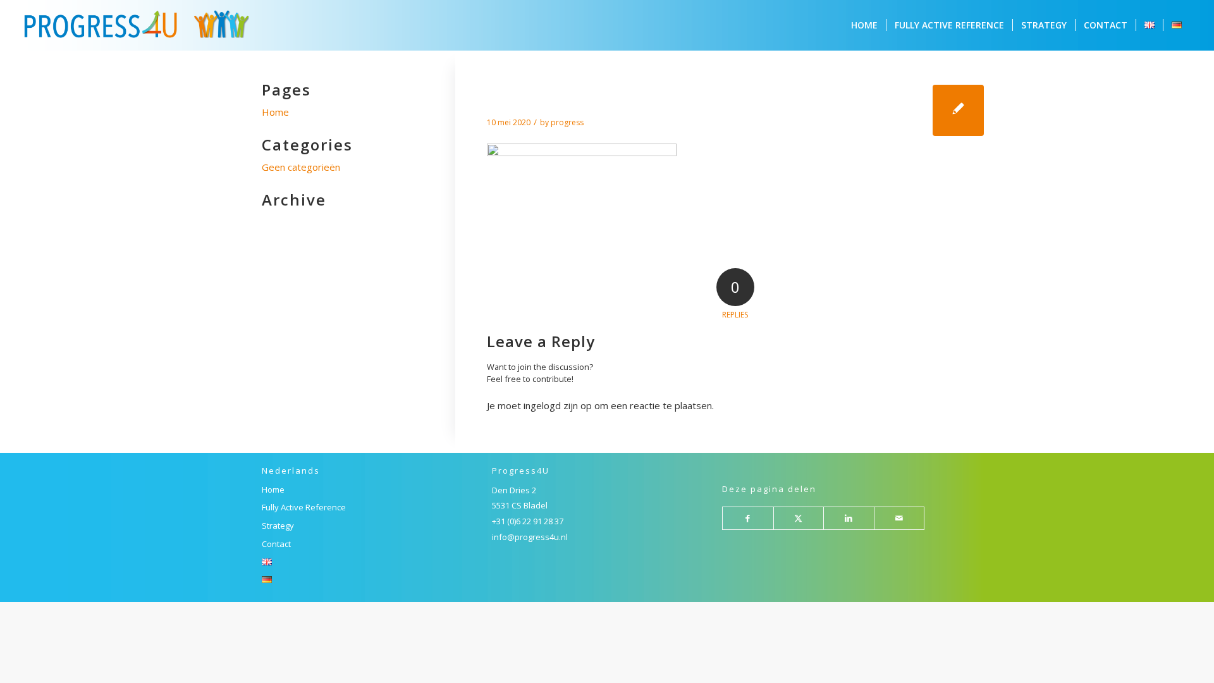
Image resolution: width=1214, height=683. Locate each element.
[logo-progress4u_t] (136, 25)
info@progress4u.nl (530, 537)
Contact (276, 544)
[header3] (958, 110)
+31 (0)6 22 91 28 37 (527, 521)
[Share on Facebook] (748, 518)
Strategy (278, 525)
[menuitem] (864, 25)
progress (567, 122)
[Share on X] (799, 518)
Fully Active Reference (304, 507)
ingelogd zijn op (558, 405)
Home (275, 112)
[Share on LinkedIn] (849, 518)
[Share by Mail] (899, 518)
